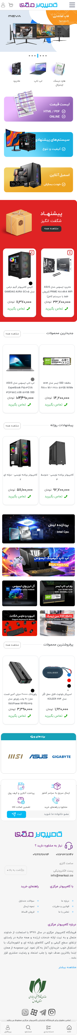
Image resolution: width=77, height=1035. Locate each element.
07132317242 (64, 855)
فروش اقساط (28, 912)
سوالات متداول (27, 901)
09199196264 (41, 855)
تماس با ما (64, 912)
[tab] (69, 1028)
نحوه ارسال (29, 906)
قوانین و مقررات (61, 906)
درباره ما (65, 901)
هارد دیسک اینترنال (59, 83)
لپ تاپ (38, 81)
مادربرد (16, 81)
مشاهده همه (51, 228)
